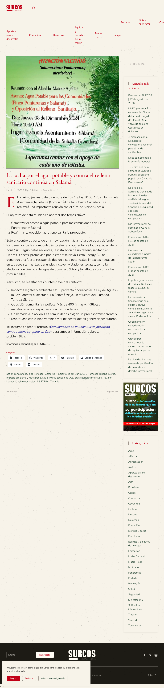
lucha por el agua (38, 377)
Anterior (13, 391)
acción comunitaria (16, 374)
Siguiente (111, 391)
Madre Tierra (98, 35)
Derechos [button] (58, 35)
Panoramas (134, 573)
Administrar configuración (53, 678)
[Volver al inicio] (14, 8)
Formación (134, 551)
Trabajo (116, 35)
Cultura (132, 509)
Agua (131, 451)
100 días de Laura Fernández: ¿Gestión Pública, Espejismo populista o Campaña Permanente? (140, 174)
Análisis (133, 467)
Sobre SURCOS (144, 22)
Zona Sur (55, 381)
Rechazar (29, 678)
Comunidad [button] (35, 35)
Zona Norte (134, 625)
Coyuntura (134, 503)
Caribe (131, 493)
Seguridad (134, 594)
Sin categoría (135, 600)
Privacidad (96, 675)
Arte (130, 482)
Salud (131, 589)
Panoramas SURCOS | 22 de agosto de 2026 (140, 99)
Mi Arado (133, 567)
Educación (134, 525)
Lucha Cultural (136, 556)
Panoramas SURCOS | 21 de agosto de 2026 (140, 240)
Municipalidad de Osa (61, 377)
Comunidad (48, 190)
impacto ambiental (16, 377)
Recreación (134, 583)
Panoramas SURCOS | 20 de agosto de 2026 (140, 271)
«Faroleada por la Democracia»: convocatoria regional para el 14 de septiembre (140, 144)
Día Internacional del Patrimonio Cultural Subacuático (139, 227)
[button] (33, 8)
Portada (125, 22)
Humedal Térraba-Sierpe (101, 374)
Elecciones (134, 536)
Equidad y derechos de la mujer (80, 35)
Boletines (133, 487)
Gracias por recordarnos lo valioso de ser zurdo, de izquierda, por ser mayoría (139, 346)
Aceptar (13, 678)
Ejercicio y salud (137, 531)
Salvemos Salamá (27, 381)
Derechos (133, 520)
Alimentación (135, 462)
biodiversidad (36, 374)
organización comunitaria (88, 377)
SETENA (44, 381)
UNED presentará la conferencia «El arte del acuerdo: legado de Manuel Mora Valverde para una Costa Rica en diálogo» (139, 120)
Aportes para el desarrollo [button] (12, 35)
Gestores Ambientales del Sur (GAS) (65, 374)
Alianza (132, 456)
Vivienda (133, 620)
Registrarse (44, 654)
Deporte (132, 514)
